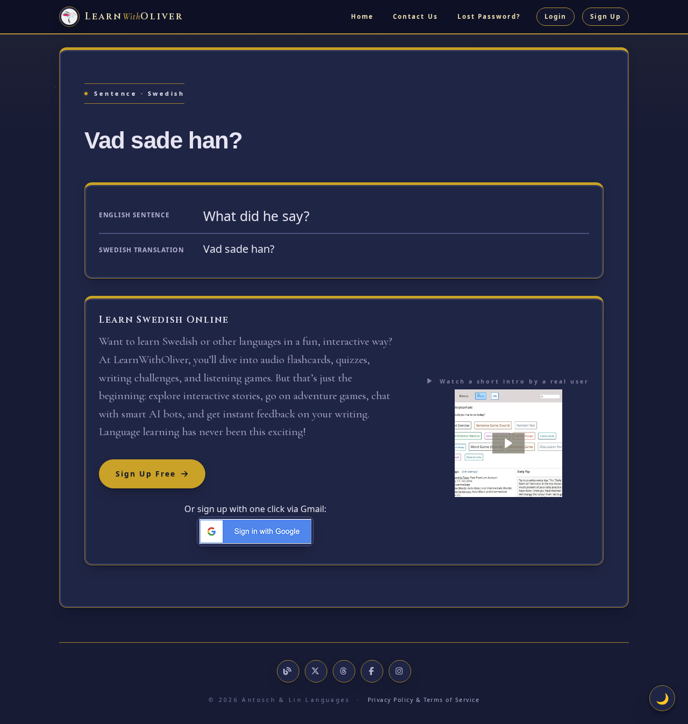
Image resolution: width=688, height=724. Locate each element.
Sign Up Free (146, 474)
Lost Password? (488, 16)
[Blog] (288, 671)
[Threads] (344, 671)
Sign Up (605, 16)
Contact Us (415, 16)
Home (362, 16)
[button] (508, 443)
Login (555, 16)
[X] (316, 671)
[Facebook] (372, 671)
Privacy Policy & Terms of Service (424, 700)
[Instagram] (400, 671)
